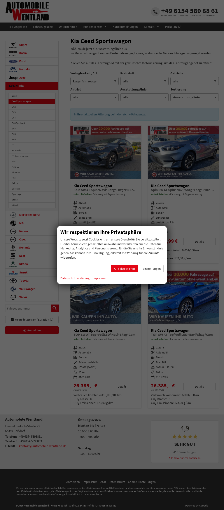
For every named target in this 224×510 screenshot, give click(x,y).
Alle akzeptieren (124, 269)
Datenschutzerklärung (74, 278)
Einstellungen (152, 269)
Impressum (100, 278)
